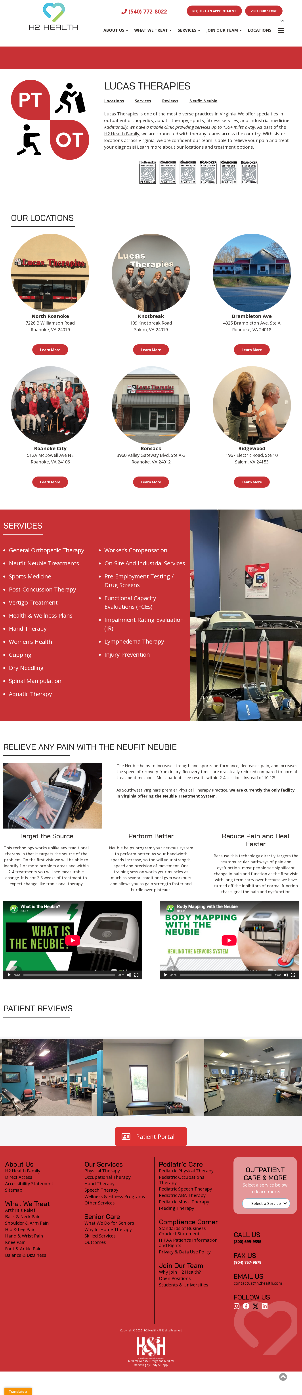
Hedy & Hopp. (159, 1365)
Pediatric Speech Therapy (185, 1189)
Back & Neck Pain (23, 1217)
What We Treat (151, 30)
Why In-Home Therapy (108, 1229)
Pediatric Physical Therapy (186, 1171)
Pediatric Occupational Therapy (182, 1179)
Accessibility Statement (29, 1184)
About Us (113, 30)
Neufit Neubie (203, 100)
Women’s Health (30, 642)
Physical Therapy (102, 1171)
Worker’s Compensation (135, 550)
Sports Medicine (30, 576)
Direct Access (18, 1177)
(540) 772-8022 (147, 11)
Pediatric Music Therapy (184, 1202)
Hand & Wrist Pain (24, 1236)
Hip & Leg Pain (20, 1229)
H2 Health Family (121, 134)
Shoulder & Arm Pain (27, 1223)
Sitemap (13, 1190)
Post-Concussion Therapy (42, 589)
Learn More (50, 349)
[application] (72, 940)
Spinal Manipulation (35, 681)
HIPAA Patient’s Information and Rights (188, 1242)
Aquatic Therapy (30, 694)
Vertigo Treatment (33, 602)
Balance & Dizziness (25, 1255)
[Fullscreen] (136, 975)
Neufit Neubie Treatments (44, 563)
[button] (283, 1377)
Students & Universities (183, 1285)
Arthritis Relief (20, 1210)
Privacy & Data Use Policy (185, 1252)
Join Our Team (222, 30)
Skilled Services (100, 1236)
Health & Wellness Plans (41, 615)
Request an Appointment (214, 11)
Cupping (20, 655)
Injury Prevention (127, 654)
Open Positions (175, 1278)
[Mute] (129, 975)
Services (187, 30)
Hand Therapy (28, 628)
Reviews (170, 100)
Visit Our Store (264, 11)
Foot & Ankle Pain (23, 1249)
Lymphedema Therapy (134, 641)
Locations (259, 30)
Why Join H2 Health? (180, 1272)
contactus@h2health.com (258, 1283)
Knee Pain (15, 1242)
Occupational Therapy (107, 1177)
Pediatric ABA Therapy (182, 1195)
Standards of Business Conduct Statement (182, 1231)
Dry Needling (26, 668)
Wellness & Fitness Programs (114, 1196)
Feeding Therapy (176, 1208)
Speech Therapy (101, 1190)
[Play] (9, 975)
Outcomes (95, 1242)
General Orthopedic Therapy (46, 550)
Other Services (99, 1203)
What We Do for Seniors (109, 1223)
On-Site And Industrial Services (144, 563)
